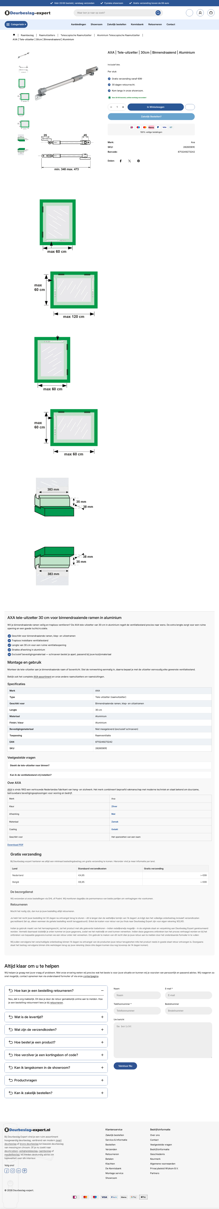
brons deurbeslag (29, 1143)
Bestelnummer (172, 1004)
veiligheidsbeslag (28, 1151)
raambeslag (45, 1151)
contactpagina (90, 976)
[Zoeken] (158, 12)
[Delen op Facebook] (120, 161)
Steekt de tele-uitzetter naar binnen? (29, 765)
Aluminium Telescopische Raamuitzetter (118, 35)
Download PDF (15, 844)
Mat (113, 814)
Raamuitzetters (47, 35)
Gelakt (114, 829)
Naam (116, 988)
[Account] (200, 12)
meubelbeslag (11, 1154)
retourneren (56, 1002)
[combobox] (118, 12)
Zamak (114, 821)
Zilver (114, 806)
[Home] (14, 34)
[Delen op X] (129, 161)
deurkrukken (11, 1151)
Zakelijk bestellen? (151, 116)
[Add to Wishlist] (190, 107)
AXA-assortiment (42, 676)
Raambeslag (27, 35)
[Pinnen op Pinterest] (138, 161)
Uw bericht (119, 1019)
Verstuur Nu (125, 1065)
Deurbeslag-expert (23, 1190)
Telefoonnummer (123, 1004)
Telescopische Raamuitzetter (76, 35)
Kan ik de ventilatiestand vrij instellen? (31, 774)
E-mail (169, 988)
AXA (9, 789)
